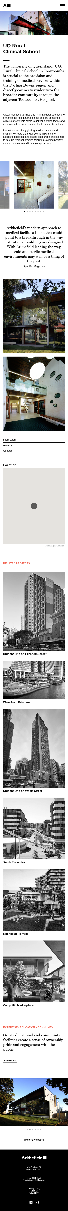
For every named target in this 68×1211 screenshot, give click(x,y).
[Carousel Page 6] (38, 211)
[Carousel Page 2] (27, 211)
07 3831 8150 (35, 1178)
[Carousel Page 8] (43, 211)
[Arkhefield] (19, 5)
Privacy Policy (34, 1189)
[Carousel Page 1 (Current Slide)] (24, 211)
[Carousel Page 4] (32, 211)
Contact (7, 450)
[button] (34, 506)
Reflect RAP (34, 1193)
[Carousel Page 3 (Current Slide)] (32, 1129)
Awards (7, 445)
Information (9, 439)
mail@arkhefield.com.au (35, 1180)
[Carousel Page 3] (30, 211)
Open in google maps (54, 545)
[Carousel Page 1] (27, 1129)
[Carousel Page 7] (40, 211)
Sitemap (34, 1191)
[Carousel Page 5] (35, 211)
